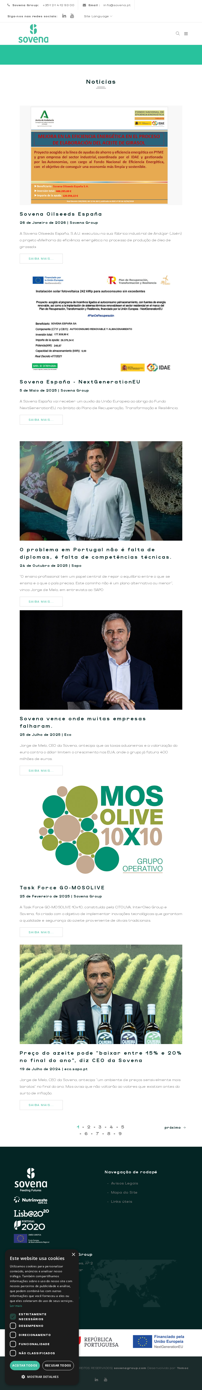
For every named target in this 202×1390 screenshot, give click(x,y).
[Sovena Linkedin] (96, 1379)
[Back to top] (188, 1376)
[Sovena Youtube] (72, 16)
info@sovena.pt (117, 5)
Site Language (97, 16)
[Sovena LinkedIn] (64, 16)
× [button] (73, 1255)
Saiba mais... (41, 258)
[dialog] (42, 1317)
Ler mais (16, 1306)
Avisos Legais (122, 1183)
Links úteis (119, 1201)
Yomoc (183, 1368)
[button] (42, 1376)
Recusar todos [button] (58, 1365)
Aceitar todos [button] (24, 1365)
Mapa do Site (122, 1192)
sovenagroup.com (130, 1368)
